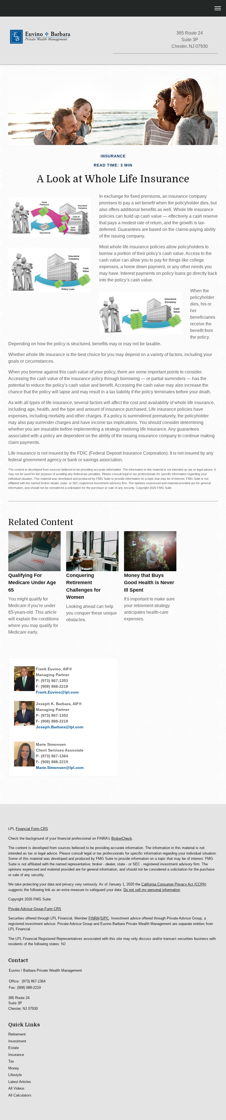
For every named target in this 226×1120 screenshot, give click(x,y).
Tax (11, 1061)
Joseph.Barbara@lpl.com (59, 727)
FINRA (93, 918)
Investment (17, 1041)
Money (13, 1068)
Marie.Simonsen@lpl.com (60, 767)
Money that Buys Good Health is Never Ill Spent (149, 583)
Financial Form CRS (32, 829)
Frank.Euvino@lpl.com (57, 692)
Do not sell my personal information (151, 890)
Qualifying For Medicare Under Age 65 (32, 583)
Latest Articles (19, 1082)
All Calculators (19, 1095)
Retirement (17, 1034)
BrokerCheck (121, 838)
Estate (13, 1048)
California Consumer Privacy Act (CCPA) (173, 884)
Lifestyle (15, 1075)
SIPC (104, 918)
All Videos (16, 1088)
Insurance (16, 1055)
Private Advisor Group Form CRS (34, 909)
